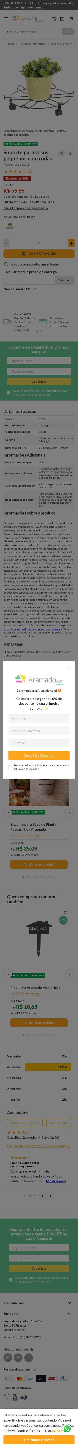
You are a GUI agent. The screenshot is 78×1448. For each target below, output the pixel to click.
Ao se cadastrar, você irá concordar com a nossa (41, 767)
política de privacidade (26, 768)
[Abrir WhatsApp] (67, 1429)
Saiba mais (59, 1431)
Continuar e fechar (39, 1440)
